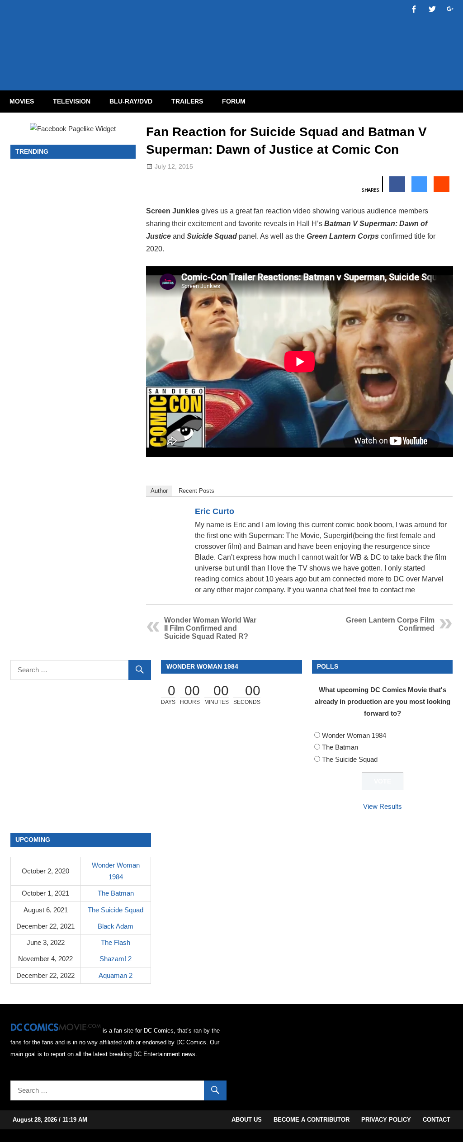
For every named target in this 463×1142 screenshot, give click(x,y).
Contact (436, 1119)
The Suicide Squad (350, 759)
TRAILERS (187, 101)
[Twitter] (441, 513)
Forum (234, 101)
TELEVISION (71, 101)
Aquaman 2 (115, 975)
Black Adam (115, 926)
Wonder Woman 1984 (354, 735)
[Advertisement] (267, 37)
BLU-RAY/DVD (130, 101)
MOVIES (21, 101)
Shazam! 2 (115, 959)
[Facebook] (429, 513)
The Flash (115, 942)
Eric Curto (214, 511)
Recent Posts (196, 490)
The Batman (340, 747)
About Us (247, 1119)
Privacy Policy (386, 1119)
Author (159, 490)
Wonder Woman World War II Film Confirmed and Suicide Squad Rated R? (210, 628)
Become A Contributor (312, 1119)
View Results (382, 806)
